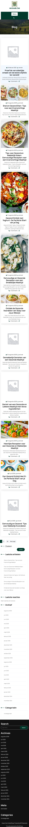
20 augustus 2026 (12, 103)
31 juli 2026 (12, 473)
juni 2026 (6, 619)
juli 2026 (6, 615)
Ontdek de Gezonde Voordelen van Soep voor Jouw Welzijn (14, 310)
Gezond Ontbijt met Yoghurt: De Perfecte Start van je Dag (14, 220)
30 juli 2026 (12, 521)
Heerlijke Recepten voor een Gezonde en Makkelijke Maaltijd (15, 445)
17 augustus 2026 (12, 215)
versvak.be (14, 8)
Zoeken (8, 546)
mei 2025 (6, 675)
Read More (14, 51)
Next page (12, 541)
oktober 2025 (7, 653)
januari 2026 (7, 641)
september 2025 (8, 658)
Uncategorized (8, 713)
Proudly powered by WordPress (14, 826)
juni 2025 (6, 670)
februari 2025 (7, 688)
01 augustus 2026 (12, 441)
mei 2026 (6, 623)
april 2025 (6, 679)
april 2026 (6, 628)
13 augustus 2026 (12, 306)
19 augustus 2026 (12, 150)
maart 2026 (7, 632)
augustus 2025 (8, 662)
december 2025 (8, 645)
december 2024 (8, 696)
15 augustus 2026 (12, 275)
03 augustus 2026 (12, 355)
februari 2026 (7, 636)
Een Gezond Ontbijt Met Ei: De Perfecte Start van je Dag (14, 478)
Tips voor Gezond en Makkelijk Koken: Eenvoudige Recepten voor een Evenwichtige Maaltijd (14, 156)
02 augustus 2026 (12, 402)
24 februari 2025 (12, 68)
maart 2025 (7, 683)
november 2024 (8, 700)
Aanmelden (4, 809)
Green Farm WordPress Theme (10, 823)
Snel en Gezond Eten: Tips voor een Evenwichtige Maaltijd (14, 108)
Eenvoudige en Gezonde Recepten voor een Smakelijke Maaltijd (14, 280)
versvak (20, 67)
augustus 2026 (8, 611)
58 (7, 541)
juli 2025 (6, 666)
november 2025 (8, 649)
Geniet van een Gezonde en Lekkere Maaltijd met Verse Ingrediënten (14, 406)
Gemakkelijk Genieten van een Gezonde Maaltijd (14, 358)
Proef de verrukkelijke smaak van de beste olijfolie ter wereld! (14, 72)
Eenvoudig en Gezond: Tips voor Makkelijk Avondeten (14, 524)
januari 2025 (7, 692)
